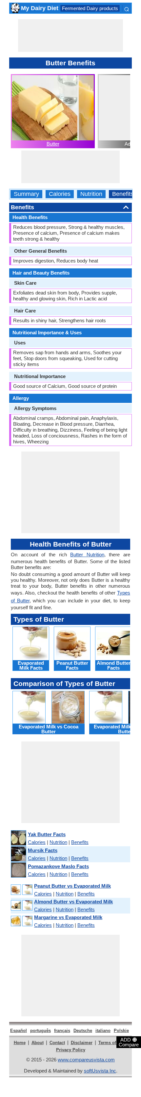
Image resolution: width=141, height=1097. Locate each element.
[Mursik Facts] (18, 854)
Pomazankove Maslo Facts (58, 866)
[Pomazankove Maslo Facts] (18, 870)
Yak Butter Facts (47, 834)
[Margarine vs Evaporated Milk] (21, 921)
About (37, 1042)
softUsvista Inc (100, 1070)
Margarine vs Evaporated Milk (68, 917)
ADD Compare (129, 1041)
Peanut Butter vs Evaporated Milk (72, 886)
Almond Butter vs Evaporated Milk (73, 901)
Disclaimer (81, 1042)
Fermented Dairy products (90, 8)
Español (18, 1030)
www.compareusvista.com (86, 1059)
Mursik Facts (42, 850)
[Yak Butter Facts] (18, 838)
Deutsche (82, 1030)
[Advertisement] (70, 35)
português (40, 1030)
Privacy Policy (70, 1049)
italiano (103, 1030)
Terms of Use (111, 1042)
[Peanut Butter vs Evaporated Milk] (21, 889)
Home (20, 1042)
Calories (59, 194)
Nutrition (91, 194)
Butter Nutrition (87, 554)
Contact (57, 1042)
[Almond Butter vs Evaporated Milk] (21, 905)
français (62, 1030)
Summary (26, 194)
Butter (53, 144)
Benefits (122, 194)
